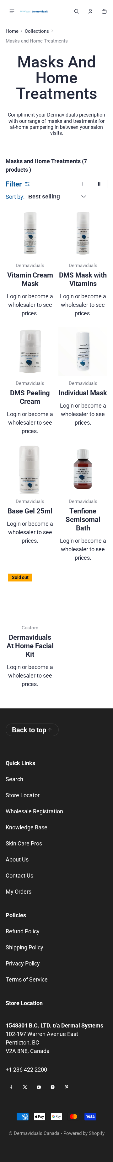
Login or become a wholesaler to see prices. (30, 305)
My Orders (18, 891)
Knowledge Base (26, 827)
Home (12, 31)
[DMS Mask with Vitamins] (82, 233)
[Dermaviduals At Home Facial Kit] (30, 595)
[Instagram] (52, 1087)
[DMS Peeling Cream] (30, 351)
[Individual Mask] (82, 351)
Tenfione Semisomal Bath (83, 519)
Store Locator (23, 795)
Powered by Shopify (84, 1133)
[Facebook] (11, 1087)
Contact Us (19, 875)
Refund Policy (23, 931)
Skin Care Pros (24, 843)
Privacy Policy (23, 963)
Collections (37, 31)
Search (14, 779)
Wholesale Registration (34, 811)
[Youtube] (39, 1087)
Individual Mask (83, 393)
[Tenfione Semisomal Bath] (82, 469)
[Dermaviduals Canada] (34, 11)
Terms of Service (27, 979)
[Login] (90, 11)
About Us (17, 859)
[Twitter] (25, 1087)
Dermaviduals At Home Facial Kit (30, 645)
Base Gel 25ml (30, 511)
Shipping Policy (24, 947)
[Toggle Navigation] (12, 11)
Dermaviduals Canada (36, 1133)
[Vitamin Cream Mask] (30, 233)
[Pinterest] (66, 1087)
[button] (76, 11)
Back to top (29, 730)
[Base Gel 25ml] (30, 469)
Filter (14, 184)
